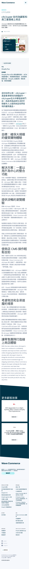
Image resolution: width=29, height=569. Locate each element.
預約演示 (18, 535)
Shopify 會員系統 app (21, 530)
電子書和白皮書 (19, 520)
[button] (25, 2)
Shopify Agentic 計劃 (6, 497)
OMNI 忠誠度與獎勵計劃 (21, 489)
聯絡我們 (3, 535)
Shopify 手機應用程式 (6, 507)
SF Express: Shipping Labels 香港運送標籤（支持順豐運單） (21, 504)
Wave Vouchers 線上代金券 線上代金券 (21, 494)
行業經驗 (3, 533)
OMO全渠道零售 (5, 505)
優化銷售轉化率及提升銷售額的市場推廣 (7, 502)
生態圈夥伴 (18, 518)
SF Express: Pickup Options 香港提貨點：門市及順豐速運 (21, 498)
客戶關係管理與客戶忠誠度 (7, 489)
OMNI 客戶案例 (19, 533)
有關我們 (3, 530)
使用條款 (3, 560)
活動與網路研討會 (20, 523)
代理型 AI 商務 (4, 499)
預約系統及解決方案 (6, 495)
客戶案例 (3, 515)
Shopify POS (4, 493)
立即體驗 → (7, 49)
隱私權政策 (7, 560)
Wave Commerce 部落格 (21, 515)
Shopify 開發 (4, 487)
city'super (19, 124)
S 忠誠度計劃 (19, 491)
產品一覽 (18, 487)
